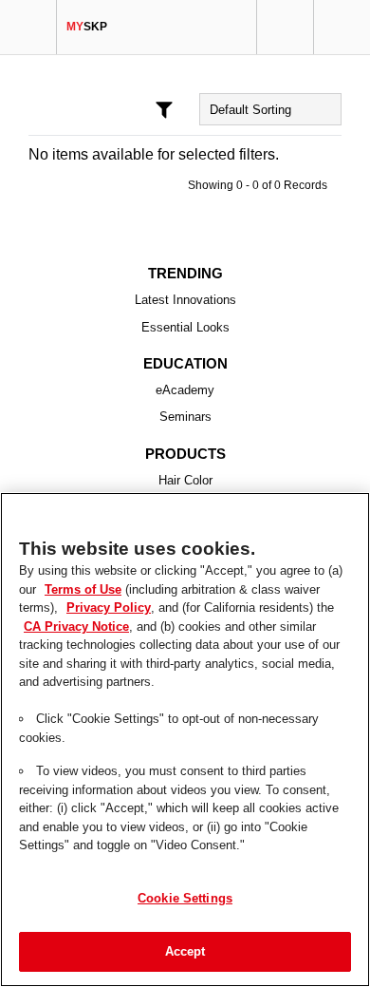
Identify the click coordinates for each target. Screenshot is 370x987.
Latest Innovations (185, 300)
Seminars (185, 417)
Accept (185, 951)
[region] (185, 739)
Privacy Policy (63, 607)
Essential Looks (185, 327)
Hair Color (185, 480)
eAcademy (185, 390)
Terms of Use (60, 589)
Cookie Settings (185, 897)
